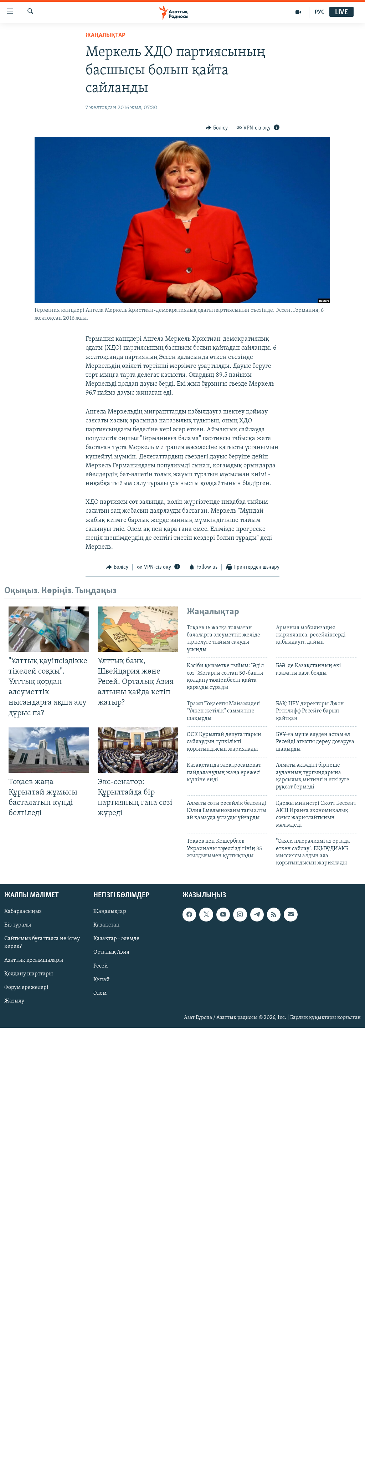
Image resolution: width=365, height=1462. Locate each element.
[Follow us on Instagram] (240, 914)
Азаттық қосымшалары (33, 960)
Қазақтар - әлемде (116, 938)
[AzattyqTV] (298, 12)
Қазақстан (106, 925)
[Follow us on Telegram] (257, 914)
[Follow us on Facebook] (189, 914)
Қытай (101, 979)
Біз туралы (17, 925)
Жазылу (14, 1001)
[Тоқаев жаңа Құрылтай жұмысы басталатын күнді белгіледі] (49, 750)
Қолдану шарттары (28, 973)
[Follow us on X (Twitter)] (206, 914)
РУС (319, 12)
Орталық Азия (111, 952)
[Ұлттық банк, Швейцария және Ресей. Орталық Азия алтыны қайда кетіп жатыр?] (138, 629)
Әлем (100, 993)
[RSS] (274, 914)
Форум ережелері (26, 987)
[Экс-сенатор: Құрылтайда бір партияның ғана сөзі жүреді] (138, 750)
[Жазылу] (290, 914)
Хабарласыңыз (23, 911)
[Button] (217, 128)
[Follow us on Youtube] (223, 914)
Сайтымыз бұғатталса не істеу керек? (42, 942)
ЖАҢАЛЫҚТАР (105, 35)
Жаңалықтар (109, 911)
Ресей (100, 966)
